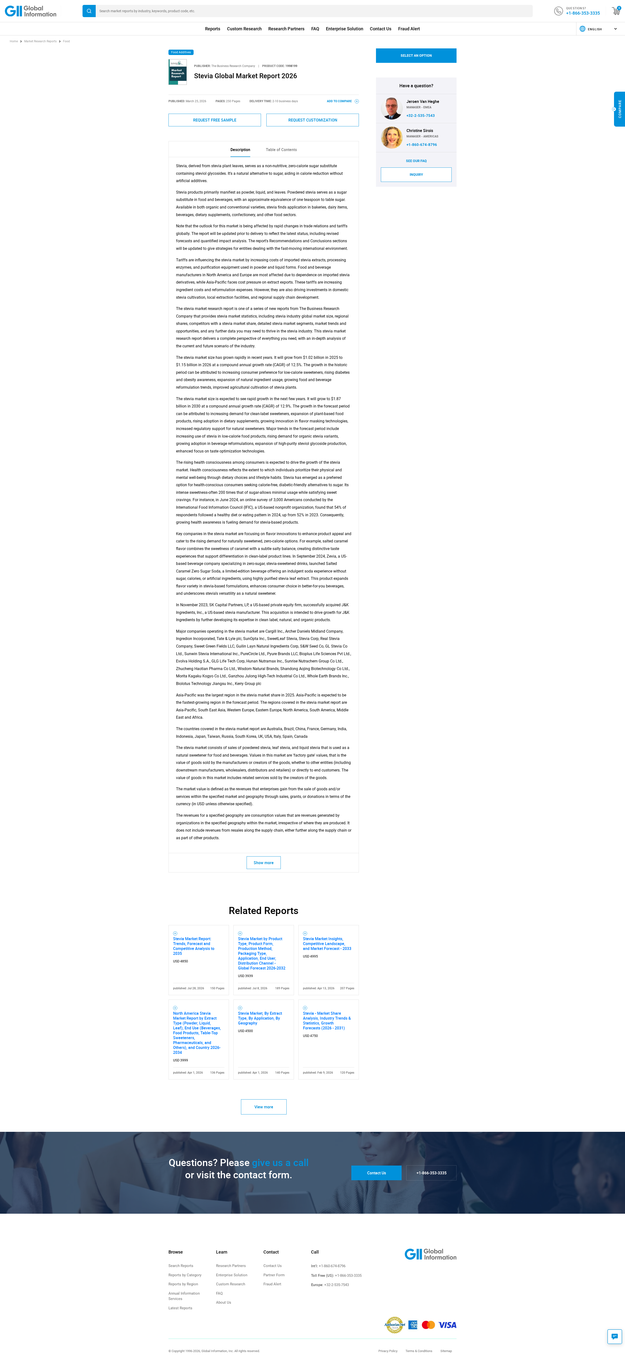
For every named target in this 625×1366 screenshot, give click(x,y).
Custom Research (244, 28)
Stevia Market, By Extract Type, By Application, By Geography (260, 1018)
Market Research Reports (40, 41)
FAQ (315, 28)
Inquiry (416, 174)
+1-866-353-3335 (583, 13)
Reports (212, 28)
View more (263, 1107)
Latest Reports (180, 1308)
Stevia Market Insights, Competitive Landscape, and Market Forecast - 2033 (327, 943)
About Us (223, 1302)
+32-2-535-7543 (420, 115)
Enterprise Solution (344, 28)
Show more (264, 862)
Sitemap (446, 1351)
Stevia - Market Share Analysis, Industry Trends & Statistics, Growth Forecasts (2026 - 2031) (327, 1021)
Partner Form (274, 1275)
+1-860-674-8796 (421, 145)
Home (14, 41)
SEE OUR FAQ (416, 161)
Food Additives (181, 52)
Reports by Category (184, 1275)
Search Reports (180, 1266)
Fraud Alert (409, 28)
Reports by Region (183, 1284)
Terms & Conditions (419, 1351)
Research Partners (286, 28)
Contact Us (380, 28)
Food (66, 41)
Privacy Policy (387, 1351)
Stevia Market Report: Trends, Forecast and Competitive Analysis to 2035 (193, 946)
